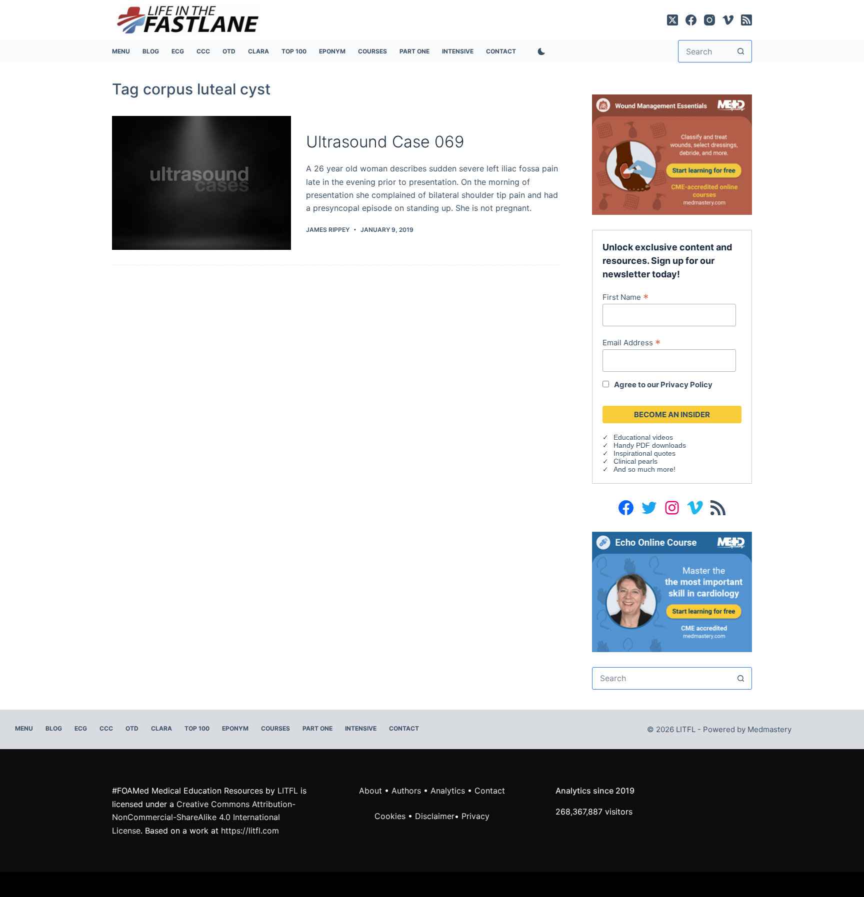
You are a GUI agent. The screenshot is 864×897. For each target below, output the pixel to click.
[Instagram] (709, 19)
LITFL (288, 791)
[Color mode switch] (539, 51)
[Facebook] (691, 19)
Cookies (391, 816)
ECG (178, 51)
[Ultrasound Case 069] (201, 183)
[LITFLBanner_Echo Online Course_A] (672, 591)
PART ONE (415, 51)
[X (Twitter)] (672, 19)
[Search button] (741, 51)
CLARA (258, 51)
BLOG (150, 51)
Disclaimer (434, 816)
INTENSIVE (458, 51)
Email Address (631, 342)
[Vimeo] (728, 19)
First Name (625, 296)
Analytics (447, 791)
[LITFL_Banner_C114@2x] (672, 154)
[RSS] (746, 19)
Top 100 (294, 51)
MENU (121, 51)
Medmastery (770, 729)
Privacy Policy (686, 384)
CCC (203, 51)
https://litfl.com (250, 831)
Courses (372, 51)
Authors (406, 791)
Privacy (476, 816)
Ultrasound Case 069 (385, 141)
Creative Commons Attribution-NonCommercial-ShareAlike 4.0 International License (204, 817)
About (370, 791)
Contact (501, 51)
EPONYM (332, 51)
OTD (229, 51)
